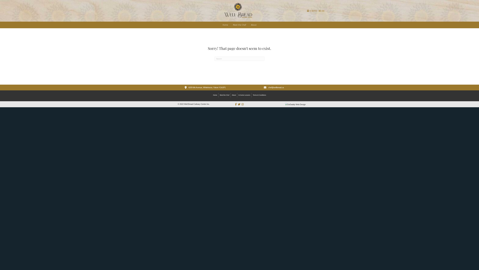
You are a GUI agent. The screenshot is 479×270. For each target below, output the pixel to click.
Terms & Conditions (259, 95)
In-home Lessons (244, 95)
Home (215, 95)
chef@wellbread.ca (276, 87)
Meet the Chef (224, 95)
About (234, 95)
